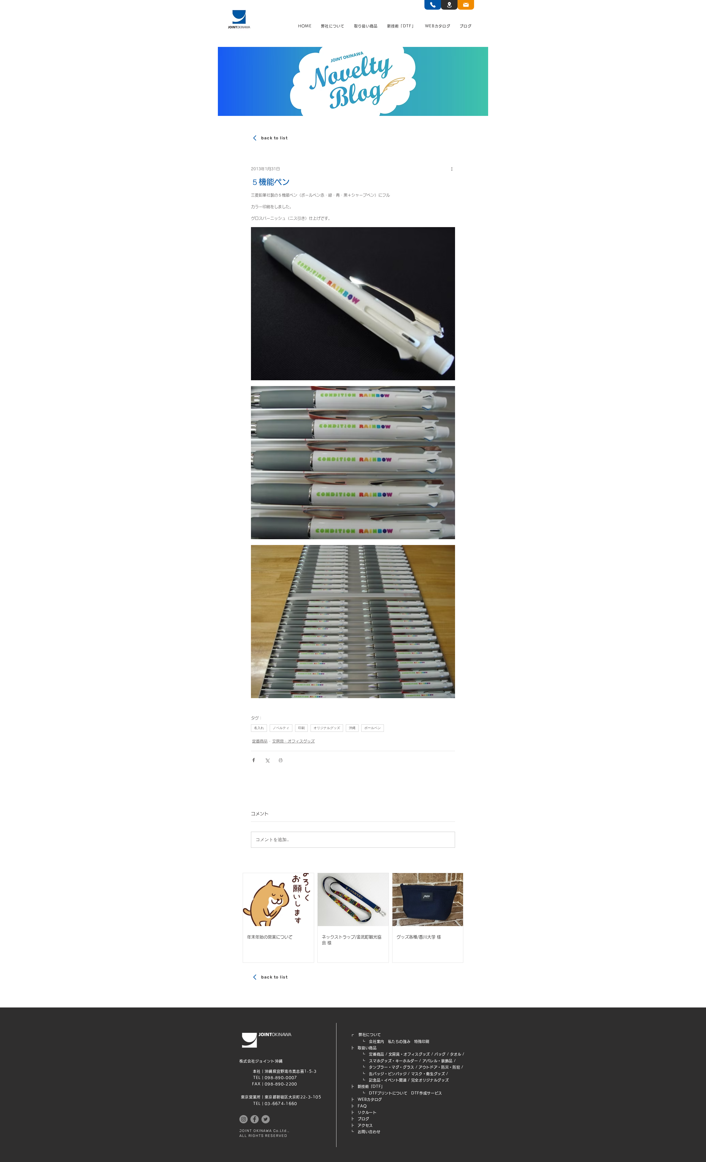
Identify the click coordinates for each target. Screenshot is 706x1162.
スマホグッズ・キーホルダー (393, 1061)
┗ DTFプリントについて (380, 1093)
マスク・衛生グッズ (428, 1074)
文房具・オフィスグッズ (293, 741)
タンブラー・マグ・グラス (391, 1067)
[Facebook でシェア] (253, 760)
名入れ (259, 728)
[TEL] (432, 5)
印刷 (301, 728)
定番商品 (260, 741)
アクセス (365, 1125)
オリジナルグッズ (327, 728)
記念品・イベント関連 (388, 1080)
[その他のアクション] (451, 169)
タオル (455, 1054)
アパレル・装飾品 (437, 1061)
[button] (333, 26)
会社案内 (376, 1041)
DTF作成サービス (426, 1093)
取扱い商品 (367, 1048)
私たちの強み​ (399, 1041)
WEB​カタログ (370, 1099)
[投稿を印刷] (280, 760)
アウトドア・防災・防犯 (439, 1067)
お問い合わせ (369, 1132)
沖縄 (352, 728)
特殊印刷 (421, 1041)
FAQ (362, 1106)
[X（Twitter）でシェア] (267, 760)
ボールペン (372, 728)
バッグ (440, 1054)
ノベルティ (281, 728)
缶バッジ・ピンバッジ (388, 1074)
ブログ (363, 1119)
